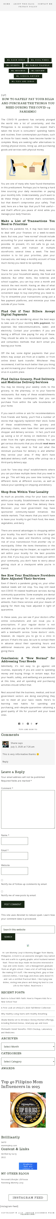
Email (5, 850)
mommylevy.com (9, 1145)
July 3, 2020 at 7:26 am (23, 746)
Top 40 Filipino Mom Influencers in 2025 (22, 1084)
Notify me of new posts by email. (18, 895)
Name (5, 835)
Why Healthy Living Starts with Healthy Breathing (24, 1014)
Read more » (37, 985)
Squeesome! (28, 1214)
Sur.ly (14, 1154)
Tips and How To (28, 729)
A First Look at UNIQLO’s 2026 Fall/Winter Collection (26, 1007)
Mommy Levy (28, 33)
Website (5, 865)
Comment (7, 788)
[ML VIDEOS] (42, 81)
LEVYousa (23, 1179)
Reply (5, 761)
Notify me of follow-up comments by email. (24, 884)
